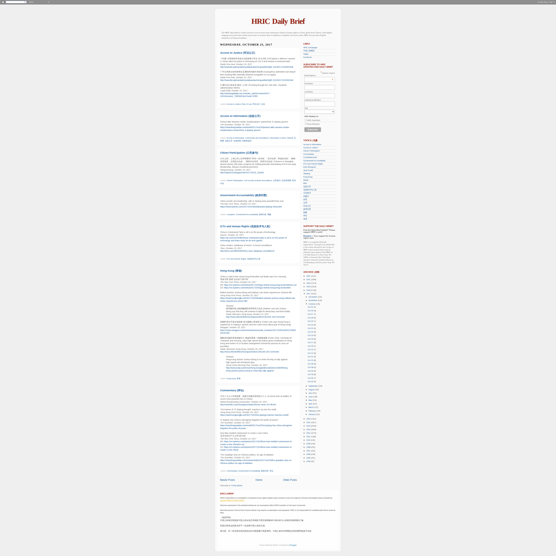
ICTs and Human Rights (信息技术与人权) (245, 226)
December (313, 297)
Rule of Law (247, 104)
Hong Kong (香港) (231, 270)
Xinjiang (306, 174)
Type (306, 108)
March (311, 407)
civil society (249, 180)
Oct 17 (311, 342)
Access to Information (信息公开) (240, 116)
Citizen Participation (235, 180)
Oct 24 (311, 325)
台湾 (305, 203)
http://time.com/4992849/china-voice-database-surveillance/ (247, 251)
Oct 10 (311, 360)
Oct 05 (311, 371)
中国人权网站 (309, 51)
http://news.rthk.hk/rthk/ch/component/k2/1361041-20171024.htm (255, 317)
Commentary (232, 471)
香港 (238, 379)
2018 (308, 290)
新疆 (305, 212)
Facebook (307, 57)
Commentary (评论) (232, 390)
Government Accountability (247, 214)
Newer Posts (227, 479)
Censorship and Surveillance (257, 138)
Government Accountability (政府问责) (243, 195)
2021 (308, 280)
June (311, 397)
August (312, 390)
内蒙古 (306, 196)
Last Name (308, 92)
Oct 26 (311, 318)
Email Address (318, 75)
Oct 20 (311, 332)
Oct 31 (311, 307)
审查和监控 (247, 141)
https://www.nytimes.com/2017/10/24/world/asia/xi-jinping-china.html (251, 207)
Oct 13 (311, 350)
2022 (308, 276)
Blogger (293, 545)
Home (259, 479)
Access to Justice (233, 104)
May (310, 400)
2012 (308, 433)
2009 (308, 444)
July (310, 393)
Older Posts (290, 479)
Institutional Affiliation (312, 100)
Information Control (278, 138)
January (312, 414)
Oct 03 (311, 378)
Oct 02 (311, 382)
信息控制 (237, 141)
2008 (308, 447)
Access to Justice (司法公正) (237, 52)
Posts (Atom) (237, 486)
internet (290, 138)
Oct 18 (311, 339)
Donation (307, 236)
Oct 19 (311, 335)
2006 (308, 454)
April (311, 404)
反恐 (305, 199)
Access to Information (235, 138)
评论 (271, 471)
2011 (308, 437)
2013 (308, 430)
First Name (308, 84)
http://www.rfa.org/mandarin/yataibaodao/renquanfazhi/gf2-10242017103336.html (256, 80)
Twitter (305, 54)
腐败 (269, 214)
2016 (308, 419)
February (312, 411)
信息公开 (229, 141)
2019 (308, 287)
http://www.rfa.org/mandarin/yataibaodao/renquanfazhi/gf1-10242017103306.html (256, 67)
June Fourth (308, 170)
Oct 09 (311, 364)
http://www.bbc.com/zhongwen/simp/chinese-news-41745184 (248, 404)
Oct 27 (311, 314)
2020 (308, 283)
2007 (308, 451)
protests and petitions (263, 180)
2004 (308, 461)
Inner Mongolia (309, 167)
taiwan (306, 180)
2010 (308, 440)
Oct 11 (311, 357)
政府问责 (262, 214)
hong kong (231, 379)
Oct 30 (311, 311)
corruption (231, 214)
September (313, 386)
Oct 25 (311, 321)
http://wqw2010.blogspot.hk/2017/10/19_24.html (242, 172)
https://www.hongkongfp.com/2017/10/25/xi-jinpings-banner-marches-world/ (254, 415)
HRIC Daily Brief (278, 21)
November (313, 300)
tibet (305, 183)
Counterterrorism (310, 157)
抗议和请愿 (286, 180)
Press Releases (313, 124)
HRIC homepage (310, 48)
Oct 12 (311, 353)
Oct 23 (311, 328)
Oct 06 (311, 367)
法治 (263, 104)
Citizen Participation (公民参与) (239, 152)
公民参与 (277, 180)
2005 (308, 458)
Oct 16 (311, 346)
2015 (308, 422)
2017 (308, 294)
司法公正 (256, 104)
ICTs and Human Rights (236, 259)
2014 (308, 426)
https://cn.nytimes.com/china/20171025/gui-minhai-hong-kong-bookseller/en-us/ (260, 285)
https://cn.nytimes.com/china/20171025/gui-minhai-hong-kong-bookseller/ (257, 288)
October (312, 304)
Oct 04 (311, 374)
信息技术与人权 (253, 259)
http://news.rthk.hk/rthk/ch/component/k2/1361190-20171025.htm (249, 352)
